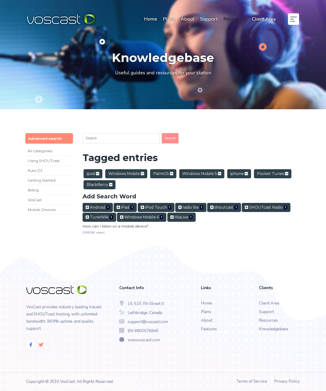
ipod (91, 173)
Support (209, 19)
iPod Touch (157, 207)
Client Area (264, 19)
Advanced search (45, 138)
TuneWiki (100, 217)
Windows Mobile (124, 173)
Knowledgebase (273, 329)
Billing (33, 190)
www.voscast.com (144, 340)
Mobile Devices (42, 209)
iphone (237, 173)
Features (209, 329)
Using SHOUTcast (44, 160)
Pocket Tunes (271, 173)
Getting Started (41, 180)
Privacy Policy (287, 381)
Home (150, 19)
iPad (126, 207)
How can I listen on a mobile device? (116, 226)
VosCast (35, 200)
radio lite (192, 207)
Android (99, 207)
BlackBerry (98, 184)
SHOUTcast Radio (267, 207)
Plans (169, 19)
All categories (40, 151)
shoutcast (225, 207)
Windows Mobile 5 (200, 173)
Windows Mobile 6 (142, 217)
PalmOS (161, 173)
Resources (234, 19)
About (187, 19)
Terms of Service (251, 381)
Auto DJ (35, 170)
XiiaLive (183, 217)
